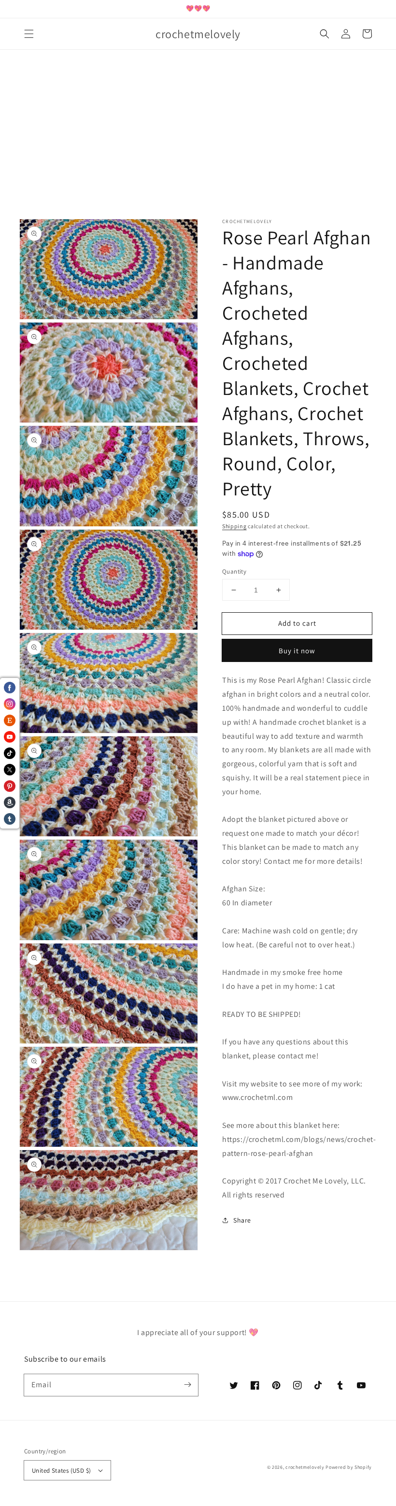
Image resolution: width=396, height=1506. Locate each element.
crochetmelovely (305, 1467)
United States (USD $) (61, 1470)
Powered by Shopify (348, 1467)
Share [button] (242, 1220)
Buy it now (297, 650)
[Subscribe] (187, 1384)
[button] (29, 33)
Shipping (234, 526)
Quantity (234, 571)
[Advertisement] (198, 151)
